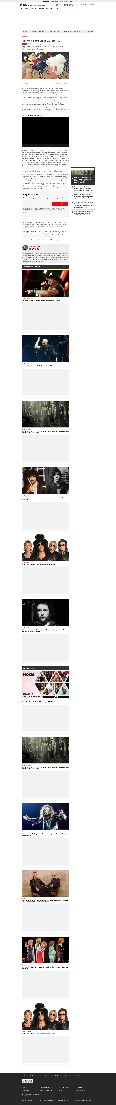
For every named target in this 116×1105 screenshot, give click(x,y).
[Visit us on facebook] (65, 5)
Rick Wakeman (33, 44)
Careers (60, 1090)
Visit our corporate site (75, 1075)
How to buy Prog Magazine (94, 31)
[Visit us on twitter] (67, 5)
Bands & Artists (25, 36)
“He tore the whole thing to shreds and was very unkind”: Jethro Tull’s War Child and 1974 (83, 188)
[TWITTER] (33, 249)
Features (24, 44)
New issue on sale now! (38, 31)
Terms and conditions (64, 1087)
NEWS (26, 8)
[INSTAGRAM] (35, 249)
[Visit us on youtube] (72, 5)
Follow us (58, 83)
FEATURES (33, 8)
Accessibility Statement (46, 1090)
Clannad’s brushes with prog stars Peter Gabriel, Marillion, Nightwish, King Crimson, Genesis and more (83, 180)
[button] (93, 5)
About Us (24, 1087)
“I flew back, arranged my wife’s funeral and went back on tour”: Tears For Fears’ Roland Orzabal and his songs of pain (84, 204)
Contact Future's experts (46, 1087)
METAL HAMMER (64, 1)
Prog (40, 44)
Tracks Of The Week (54, 31)
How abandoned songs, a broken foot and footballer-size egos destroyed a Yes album (83, 196)
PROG (71, 1)
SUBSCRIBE (49, 8)
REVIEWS (41, 8)
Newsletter (66, 83)
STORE (56, 8)
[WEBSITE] (38, 249)
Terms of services (42, 208)
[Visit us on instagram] (70, 5)
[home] (22, 8)
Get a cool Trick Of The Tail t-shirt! (73, 31)
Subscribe (77, 4)
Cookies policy (25, 1090)
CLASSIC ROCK (54, 1)
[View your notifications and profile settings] (88, 4)
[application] (45, 130)
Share (25, 83)
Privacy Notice (26, 209)
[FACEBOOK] (30, 249)
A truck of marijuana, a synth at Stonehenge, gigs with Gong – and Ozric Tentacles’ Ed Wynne (83, 213)
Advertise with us (80, 1090)
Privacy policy (79, 1087)
